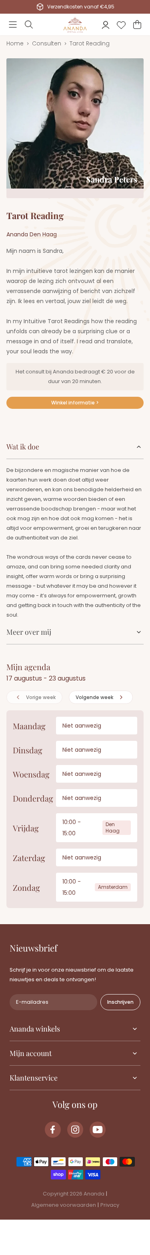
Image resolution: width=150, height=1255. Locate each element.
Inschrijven (120, 1002)
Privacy (109, 1205)
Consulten (46, 43)
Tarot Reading (90, 43)
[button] (12, 24)
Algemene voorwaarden (63, 1205)
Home (15, 43)
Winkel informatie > (75, 402)
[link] (53, 1130)
